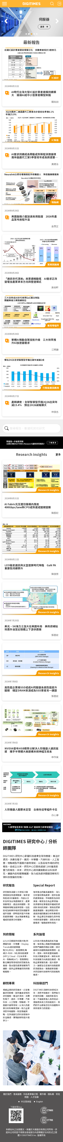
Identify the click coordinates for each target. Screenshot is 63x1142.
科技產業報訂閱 (30, 1094)
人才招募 (34, 1097)
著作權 (43, 1094)
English (39, 1101)
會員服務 (17, 1094)
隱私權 (51, 1094)
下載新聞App (16, 1107)
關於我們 (7, 1094)
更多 (42, 26)
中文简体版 (26, 1101)
